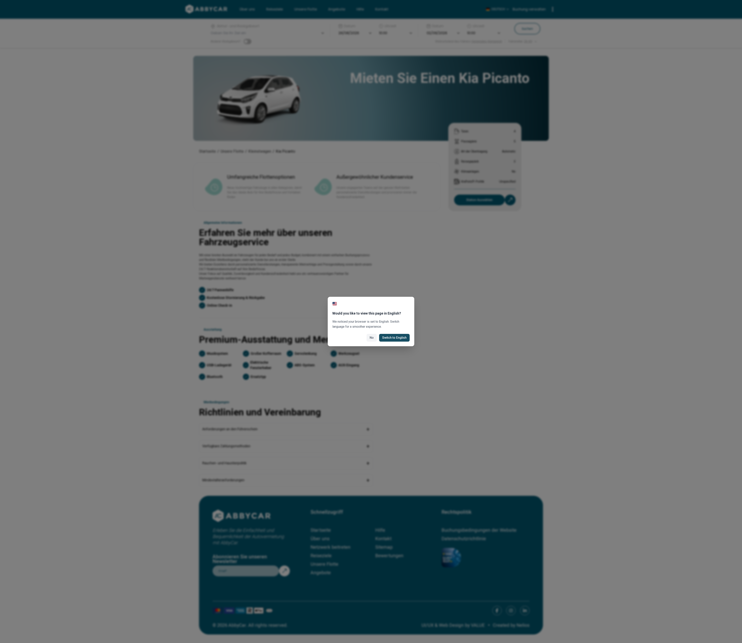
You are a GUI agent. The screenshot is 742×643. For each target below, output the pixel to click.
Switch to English (394, 337)
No (372, 337)
